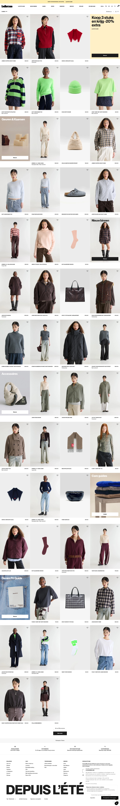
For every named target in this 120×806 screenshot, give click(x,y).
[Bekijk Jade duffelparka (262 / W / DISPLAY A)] (15, 291)
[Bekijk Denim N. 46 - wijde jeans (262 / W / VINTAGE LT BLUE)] (45, 495)
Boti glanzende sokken (67, 264)
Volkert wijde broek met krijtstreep (101, 366)
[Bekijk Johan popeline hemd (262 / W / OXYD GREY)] (75, 393)
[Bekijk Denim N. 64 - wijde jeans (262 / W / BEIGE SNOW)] (45, 138)
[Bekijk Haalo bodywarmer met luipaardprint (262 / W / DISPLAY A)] (105, 291)
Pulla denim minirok (37, 723)
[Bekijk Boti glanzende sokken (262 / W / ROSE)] (75, 239)
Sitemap (8, 775)
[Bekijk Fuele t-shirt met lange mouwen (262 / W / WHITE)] (105, 647)
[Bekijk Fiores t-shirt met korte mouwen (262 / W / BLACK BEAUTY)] (45, 597)
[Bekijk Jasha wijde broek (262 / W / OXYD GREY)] (45, 393)
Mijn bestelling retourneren (32, 773)
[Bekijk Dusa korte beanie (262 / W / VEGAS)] (75, 87)
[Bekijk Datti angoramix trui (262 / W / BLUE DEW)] (15, 189)
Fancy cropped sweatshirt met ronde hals (12, 723)
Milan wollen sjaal (66, 468)
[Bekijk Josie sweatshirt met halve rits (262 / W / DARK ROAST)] (45, 291)
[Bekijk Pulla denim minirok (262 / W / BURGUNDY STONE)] (45, 698)
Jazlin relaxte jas (6, 570)
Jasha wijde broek (36, 417)
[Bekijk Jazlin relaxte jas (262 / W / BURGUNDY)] (15, 546)
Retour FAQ (28, 775)
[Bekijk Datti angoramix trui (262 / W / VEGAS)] (45, 87)
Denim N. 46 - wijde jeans (38, 519)
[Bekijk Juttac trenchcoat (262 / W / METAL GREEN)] (105, 393)
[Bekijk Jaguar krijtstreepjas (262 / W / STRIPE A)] (15, 647)
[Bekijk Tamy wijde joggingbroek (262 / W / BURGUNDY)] (105, 546)
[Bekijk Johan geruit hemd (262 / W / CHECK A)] (105, 597)
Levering (27, 765)
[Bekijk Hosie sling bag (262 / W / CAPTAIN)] (75, 495)
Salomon (65, 773)
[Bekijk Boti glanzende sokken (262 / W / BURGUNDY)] (45, 546)
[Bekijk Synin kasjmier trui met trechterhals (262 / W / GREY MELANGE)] (15, 342)
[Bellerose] (7, 6)
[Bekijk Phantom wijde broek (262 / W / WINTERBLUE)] (45, 189)
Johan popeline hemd (67, 417)
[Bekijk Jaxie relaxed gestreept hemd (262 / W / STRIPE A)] (105, 189)
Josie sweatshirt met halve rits (40, 315)
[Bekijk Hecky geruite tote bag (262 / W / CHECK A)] (75, 597)
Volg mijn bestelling (30, 771)
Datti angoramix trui (7, 214)
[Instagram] (83, 775)
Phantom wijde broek (37, 214)
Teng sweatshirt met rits (68, 570)
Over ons (9, 763)
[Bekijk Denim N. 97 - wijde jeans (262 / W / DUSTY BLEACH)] (45, 444)
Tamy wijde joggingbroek (98, 570)
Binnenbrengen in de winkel (50, 765)
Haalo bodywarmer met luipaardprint (101, 315)
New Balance (66, 765)
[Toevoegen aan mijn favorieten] (27, 16)
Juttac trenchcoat (97, 417)
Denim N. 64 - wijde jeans (38, 163)
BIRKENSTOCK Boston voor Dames (70, 214)
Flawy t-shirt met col (97, 468)
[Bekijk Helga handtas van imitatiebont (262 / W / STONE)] (75, 138)
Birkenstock (66, 771)
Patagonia (66, 775)
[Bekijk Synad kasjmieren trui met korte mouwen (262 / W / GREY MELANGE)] (45, 342)
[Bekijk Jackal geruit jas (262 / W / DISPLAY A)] (15, 444)
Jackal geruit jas (6, 468)
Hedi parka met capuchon (68, 366)
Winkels (8, 765)
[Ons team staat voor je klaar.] (105, 6)
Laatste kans (69, 1)
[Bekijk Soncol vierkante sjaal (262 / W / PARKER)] (15, 495)
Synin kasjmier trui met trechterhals (11, 366)
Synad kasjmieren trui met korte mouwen (42, 366)
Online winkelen (48, 763)
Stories (8, 767)
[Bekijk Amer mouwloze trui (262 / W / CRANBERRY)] (45, 36)
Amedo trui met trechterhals (39, 264)
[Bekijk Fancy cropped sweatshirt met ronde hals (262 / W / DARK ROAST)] (15, 698)
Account (8, 773)
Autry (65, 763)
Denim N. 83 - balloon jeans (8, 264)
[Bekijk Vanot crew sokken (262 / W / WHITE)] (75, 647)
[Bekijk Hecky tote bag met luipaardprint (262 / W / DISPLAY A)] (75, 291)
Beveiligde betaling (30, 767)
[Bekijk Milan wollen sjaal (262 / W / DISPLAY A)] (75, 444)
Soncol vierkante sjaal (8, 519)
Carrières (9, 769)
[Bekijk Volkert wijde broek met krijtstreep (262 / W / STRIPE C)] (105, 342)
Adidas (65, 767)
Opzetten (92, 797)
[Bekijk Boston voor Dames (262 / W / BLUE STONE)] (75, 189)
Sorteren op (109, 11)
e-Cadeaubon (9, 771)
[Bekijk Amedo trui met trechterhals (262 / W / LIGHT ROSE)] (45, 239)
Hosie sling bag (65, 519)
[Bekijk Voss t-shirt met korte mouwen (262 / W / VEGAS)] (105, 87)
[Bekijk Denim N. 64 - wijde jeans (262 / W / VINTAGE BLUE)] (45, 647)
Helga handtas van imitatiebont (70, 163)
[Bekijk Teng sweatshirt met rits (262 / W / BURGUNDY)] (75, 546)
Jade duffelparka (6, 315)
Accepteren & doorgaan (109, 797)
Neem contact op (29, 763)
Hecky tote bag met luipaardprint (70, 315)
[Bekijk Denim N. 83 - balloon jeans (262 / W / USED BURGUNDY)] (15, 239)
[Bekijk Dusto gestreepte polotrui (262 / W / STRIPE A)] (15, 87)
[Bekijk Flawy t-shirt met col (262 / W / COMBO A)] (105, 444)
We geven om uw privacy (91, 783)
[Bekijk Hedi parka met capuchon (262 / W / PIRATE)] (75, 342)
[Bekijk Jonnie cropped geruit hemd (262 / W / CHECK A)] (15, 36)
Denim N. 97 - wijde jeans (37, 468)
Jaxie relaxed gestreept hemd (99, 214)
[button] (117, 803)
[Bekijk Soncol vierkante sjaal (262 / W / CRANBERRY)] (75, 36)
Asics (65, 769)
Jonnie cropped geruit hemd (99, 163)
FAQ (26, 769)
